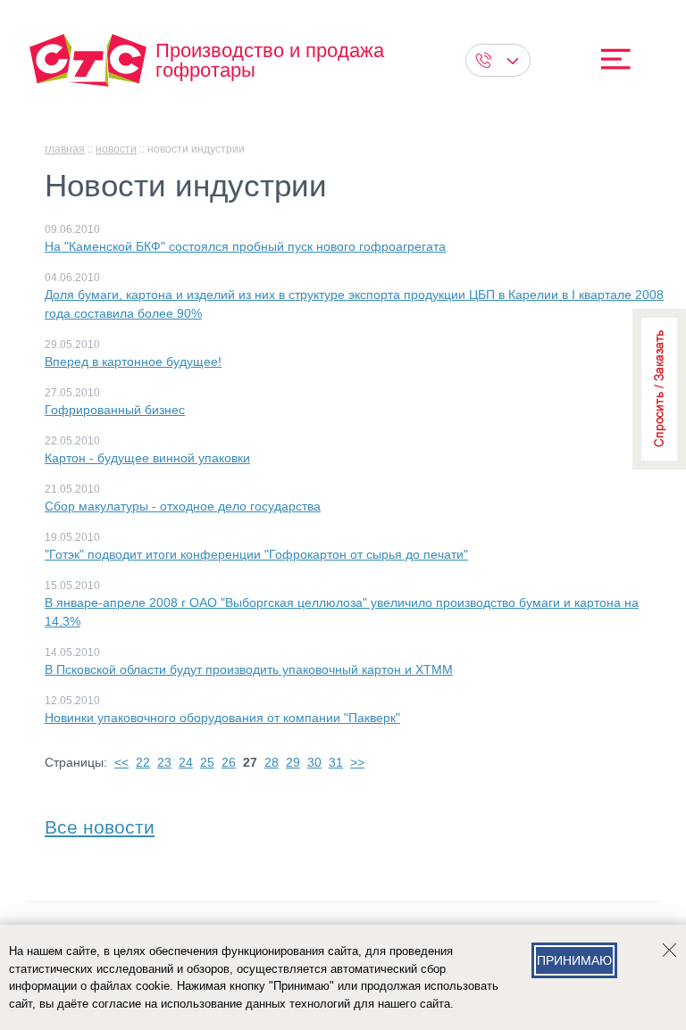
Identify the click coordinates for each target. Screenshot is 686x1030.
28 (271, 762)
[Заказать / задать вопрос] (659, 389)
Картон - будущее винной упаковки (147, 458)
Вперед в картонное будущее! (133, 361)
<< (121, 762)
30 (314, 762)
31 (336, 762)
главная (65, 149)
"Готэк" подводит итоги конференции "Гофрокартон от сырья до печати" (256, 554)
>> (357, 762)
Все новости (100, 823)
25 (207, 762)
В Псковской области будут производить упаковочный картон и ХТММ (249, 669)
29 (293, 762)
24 (186, 762)
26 (229, 762)
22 (143, 762)
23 (164, 762)
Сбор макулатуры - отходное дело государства (183, 506)
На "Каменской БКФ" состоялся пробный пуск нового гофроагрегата (245, 246)
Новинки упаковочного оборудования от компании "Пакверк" (222, 717)
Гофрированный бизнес (115, 410)
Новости (116, 149)
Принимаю (574, 960)
